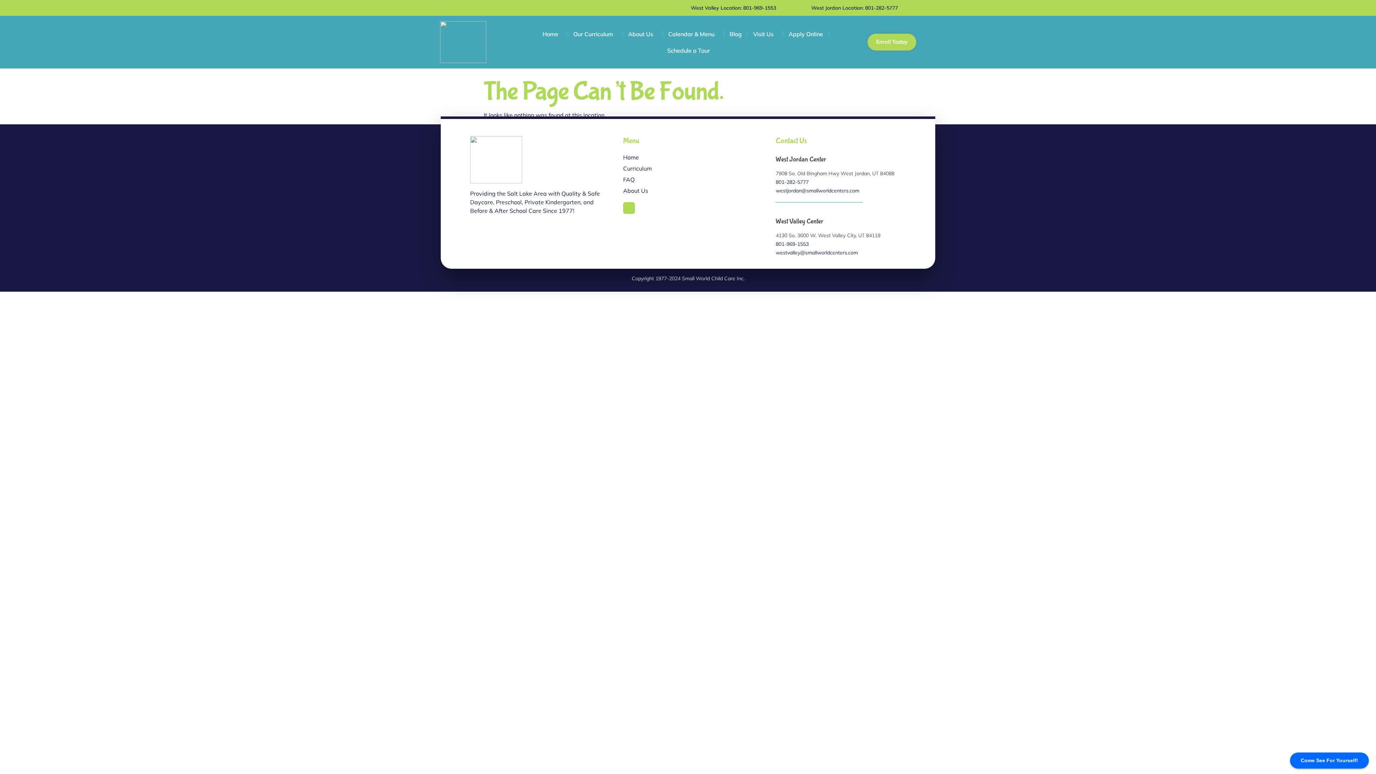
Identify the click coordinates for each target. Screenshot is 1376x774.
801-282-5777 (792, 182)
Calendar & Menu (691, 34)
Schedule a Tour (688, 50)
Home (550, 34)
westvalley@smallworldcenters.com (817, 252)
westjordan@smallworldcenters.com (817, 190)
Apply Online (806, 34)
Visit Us (763, 34)
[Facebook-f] (629, 208)
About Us (640, 34)
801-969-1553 (792, 244)
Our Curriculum (593, 34)
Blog (736, 34)
